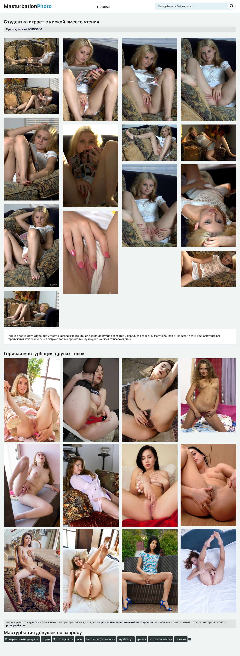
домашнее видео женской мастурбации (127, 622)
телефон (181, 639)
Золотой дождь (63, 639)
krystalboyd (126, 639)
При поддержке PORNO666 (24, 29)
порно (46, 639)
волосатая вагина (160, 639)
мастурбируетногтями (100, 639)
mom (79, 639)
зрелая (141, 639)
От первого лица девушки (21, 639)
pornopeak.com (16, 625)
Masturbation (28, 6)
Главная (103, 6)
